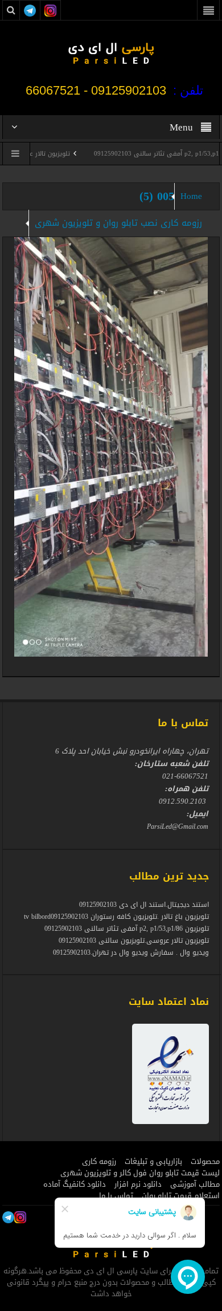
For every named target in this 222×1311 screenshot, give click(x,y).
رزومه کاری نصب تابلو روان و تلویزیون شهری (118, 223)
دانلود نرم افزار (138, 1184)
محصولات (205, 1161)
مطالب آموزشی (195, 1184)
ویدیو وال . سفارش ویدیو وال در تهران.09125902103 (131, 952)
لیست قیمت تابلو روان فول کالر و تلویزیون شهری (140, 1173)
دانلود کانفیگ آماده (74, 1184)
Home (191, 196)
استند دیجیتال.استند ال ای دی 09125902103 (144, 904)
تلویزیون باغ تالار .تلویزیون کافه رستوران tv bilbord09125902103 (116, 916)
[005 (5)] (111, 446)
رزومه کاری (99, 1161)
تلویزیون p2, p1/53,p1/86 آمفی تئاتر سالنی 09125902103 (126, 928)
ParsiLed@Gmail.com (177, 826)
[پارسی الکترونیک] (111, 52)
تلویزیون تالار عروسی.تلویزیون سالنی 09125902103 (134, 940)
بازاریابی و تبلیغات (153, 1161)
